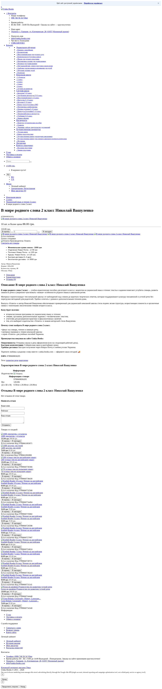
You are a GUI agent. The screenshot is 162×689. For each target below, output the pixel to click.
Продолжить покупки (10, 687)
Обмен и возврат (13, 157)
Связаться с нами (13, 628)
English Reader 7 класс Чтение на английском (20, 554)
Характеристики (13, 277)
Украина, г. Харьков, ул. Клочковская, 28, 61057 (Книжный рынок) (40, 31)
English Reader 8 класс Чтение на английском (20, 566)
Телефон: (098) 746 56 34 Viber (19, 656)
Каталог (9, 45)
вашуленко (23, 360)
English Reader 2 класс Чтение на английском (20, 507)
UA (12, 179)
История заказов (13, 643)
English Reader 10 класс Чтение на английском (21, 483)
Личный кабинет (13, 641)
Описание (10, 275)
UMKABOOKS (18, 43)
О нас (8, 152)
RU (12, 177)
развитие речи (12, 360)
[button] (10, 166)
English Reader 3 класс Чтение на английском (20, 518)
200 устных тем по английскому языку (17, 460)
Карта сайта (11, 632)
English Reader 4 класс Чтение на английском (20, 530)
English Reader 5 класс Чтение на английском (20, 542)
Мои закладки (12, 645)
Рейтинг (4, 411)
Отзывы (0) (11, 279)
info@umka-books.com (20, 38)
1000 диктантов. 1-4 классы (13, 436)
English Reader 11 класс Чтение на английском (21, 495)
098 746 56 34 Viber (19, 18)
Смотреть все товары (10, 243)
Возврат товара (12, 630)
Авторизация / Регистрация (23, 188)
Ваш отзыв (5, 416)
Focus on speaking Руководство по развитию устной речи (25, 589)
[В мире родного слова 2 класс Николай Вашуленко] (24, 219)
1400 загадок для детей (11, 448)
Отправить (6, 425)
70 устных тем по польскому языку (16, 471)
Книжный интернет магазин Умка (16, 667)
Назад (4, 679)
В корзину (6, 232)
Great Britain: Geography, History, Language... (20, 601)
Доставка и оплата (14, 154)
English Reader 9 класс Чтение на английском (20, 577)
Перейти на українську (93, 3)
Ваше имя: (5, 406)
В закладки (47, 232)
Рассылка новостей (14, 648)
